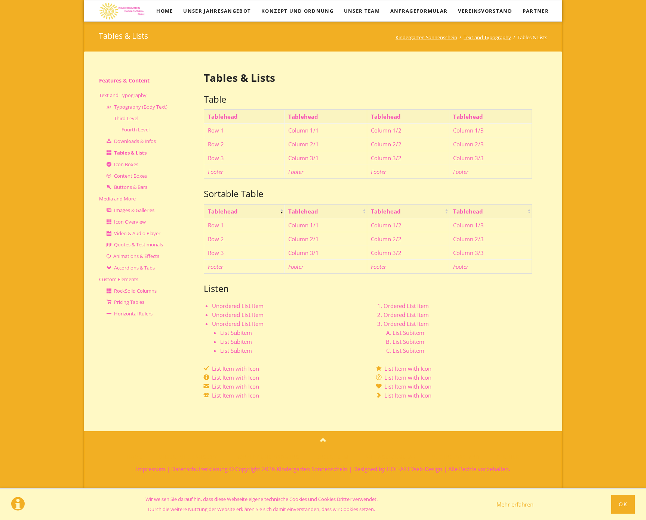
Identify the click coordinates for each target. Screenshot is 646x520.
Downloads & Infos (135, 141)
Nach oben (323, 440)
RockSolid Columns (135, 290)
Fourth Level (135, 129)
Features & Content (124, 80)
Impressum (150, 469)
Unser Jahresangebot (189, 457)
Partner (507, 457)
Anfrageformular (390, 457)
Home (134, 457)
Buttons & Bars (130, 187)
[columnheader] (244, 211)
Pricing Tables (129, 302)
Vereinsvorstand (456, 457)
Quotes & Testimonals (138, 244)
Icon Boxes (126, 164)
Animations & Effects (136, 256)
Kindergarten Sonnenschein (426, 37)
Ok (623, 504)
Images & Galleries (134, 210)
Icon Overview (130, 221)
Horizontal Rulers (133, 313)
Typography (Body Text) (140, 106)
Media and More (117, 198)
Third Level (126, 118)
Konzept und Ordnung (268, 457)
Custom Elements (118, 279)
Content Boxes (130, 175)
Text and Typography (487, 37)
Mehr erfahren (514, 504)
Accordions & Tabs (134, 267)
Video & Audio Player (137, 233)
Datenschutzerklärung (199, 469)
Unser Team (332, 457)
